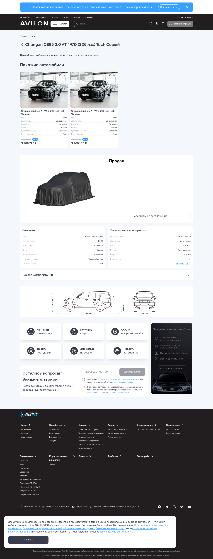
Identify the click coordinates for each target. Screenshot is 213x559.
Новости (24, 461)
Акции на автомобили (117, 429)
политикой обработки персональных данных (118, 379)
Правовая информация (30, 487)
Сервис (66, 17)
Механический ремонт (88, 441)
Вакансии (24, 472)
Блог (22, 464)
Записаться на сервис (88, 429)
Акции (77, 17)
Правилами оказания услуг (110, 528)
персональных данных (123, 382)
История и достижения (30, 479)
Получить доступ (169, 7)
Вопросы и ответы (28, 491)
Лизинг (52, 464)
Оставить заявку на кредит (149, 429)
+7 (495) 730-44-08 (32, 507)
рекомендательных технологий (116, 531)
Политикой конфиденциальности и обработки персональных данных (59, 528)
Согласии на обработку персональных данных (108, 393)
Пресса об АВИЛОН (29, 483)
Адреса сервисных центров (90, 444)
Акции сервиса (85, 448)
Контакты (89, 17)
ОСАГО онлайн (172, 429)
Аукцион (53, 441)
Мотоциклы (41, 17)
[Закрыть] (187, 7)
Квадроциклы (26, 437)
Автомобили (25, 17)
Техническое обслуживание (91, 433)
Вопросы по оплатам (29, 494)
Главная (23, 36)
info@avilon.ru (82, 507)
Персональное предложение (150, 216)
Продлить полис (173, 433)
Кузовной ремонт (86, 437)
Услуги (54, 17)
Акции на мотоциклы (117, 433)
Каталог (34, 36)
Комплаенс (25, 476)
